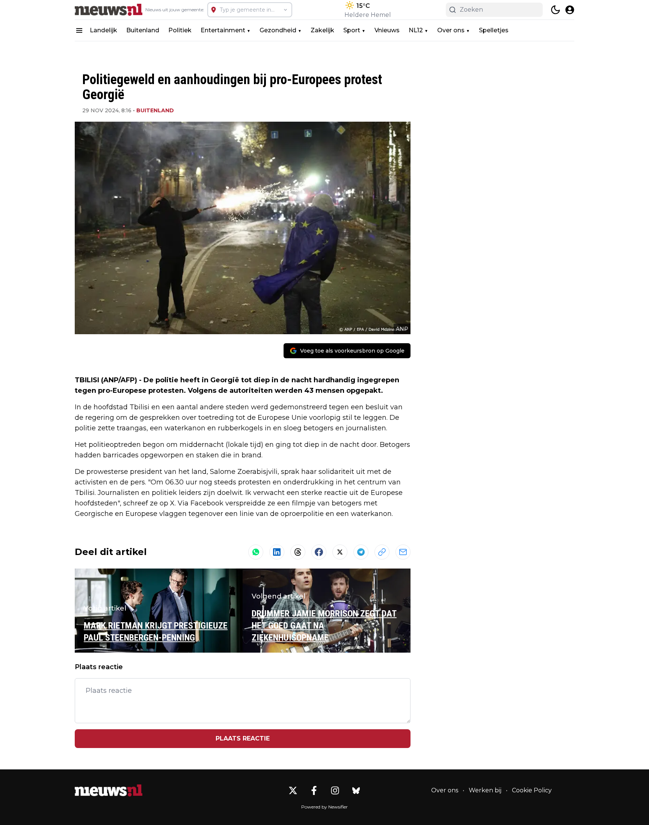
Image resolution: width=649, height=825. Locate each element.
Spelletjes (494, 30)
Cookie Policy (532, 790)
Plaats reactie (243, 738)
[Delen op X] (339, 552)
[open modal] (569, 9)
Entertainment (223, 30)
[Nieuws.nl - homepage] (108, 10)
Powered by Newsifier (324, 807)
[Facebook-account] (313, 790)
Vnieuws (387, 30)
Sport (351, 30)
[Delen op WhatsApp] (255, 552)
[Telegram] (360, 552)
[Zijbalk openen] (79, 30)
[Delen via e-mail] (403, 552)
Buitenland (142, 30)
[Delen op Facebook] (318, 552)
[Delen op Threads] (297, 552)
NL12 (416, 30)
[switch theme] (555, 10)
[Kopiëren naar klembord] (381, 552)
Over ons (451, 30)
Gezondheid (278, 30)
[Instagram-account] (335, 790)
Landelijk (103, 30)
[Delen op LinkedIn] (276, 552)
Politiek (180, 30)
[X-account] (292, 790)
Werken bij (485, 790)
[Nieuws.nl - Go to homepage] (108, 790)
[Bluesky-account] (356, 790)
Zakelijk (322, 30)
